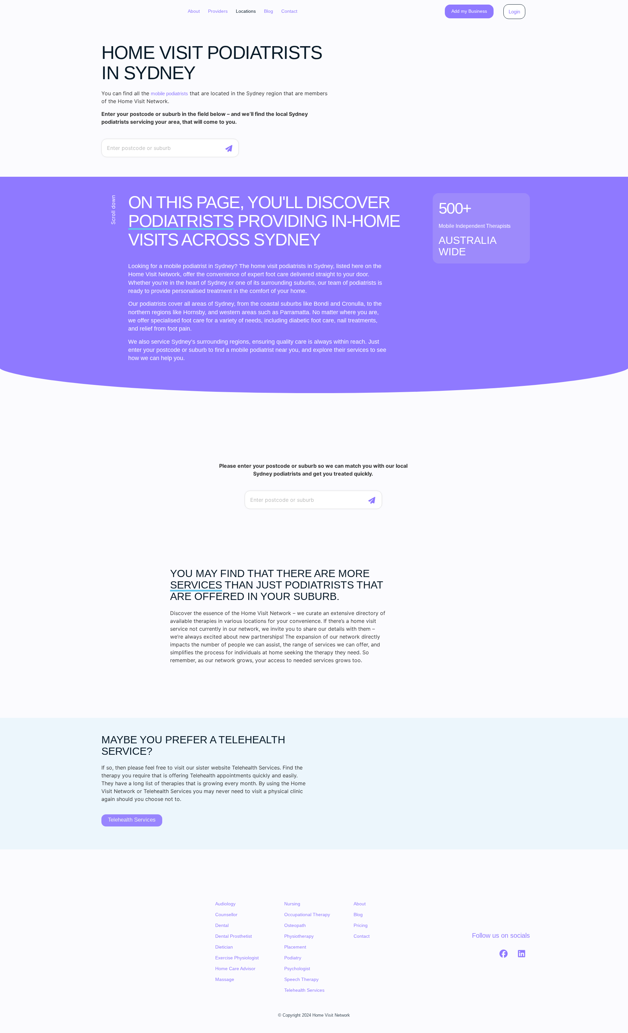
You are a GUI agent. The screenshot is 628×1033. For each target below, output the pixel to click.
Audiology (225, 903)
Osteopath (295, 925)
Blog (268, 11)
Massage (224, 979)
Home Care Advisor (235, 968)
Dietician (224, 947)
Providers (218, 11)
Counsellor (226, 914)
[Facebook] (504, 953)
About (194, 11)
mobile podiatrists (169, 93)
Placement (295, 947)
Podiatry (292, 957)
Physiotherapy (299, 936)
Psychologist (297, 968)
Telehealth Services (304, 990)
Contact (289, 11)
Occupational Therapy (307, 914)
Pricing (361, 925)
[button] (218, 11)
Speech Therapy (301, 979)
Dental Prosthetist (233, 936)
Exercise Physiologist (237, 957)
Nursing (292, 903)
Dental (222, 925)
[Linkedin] (522, 953)
